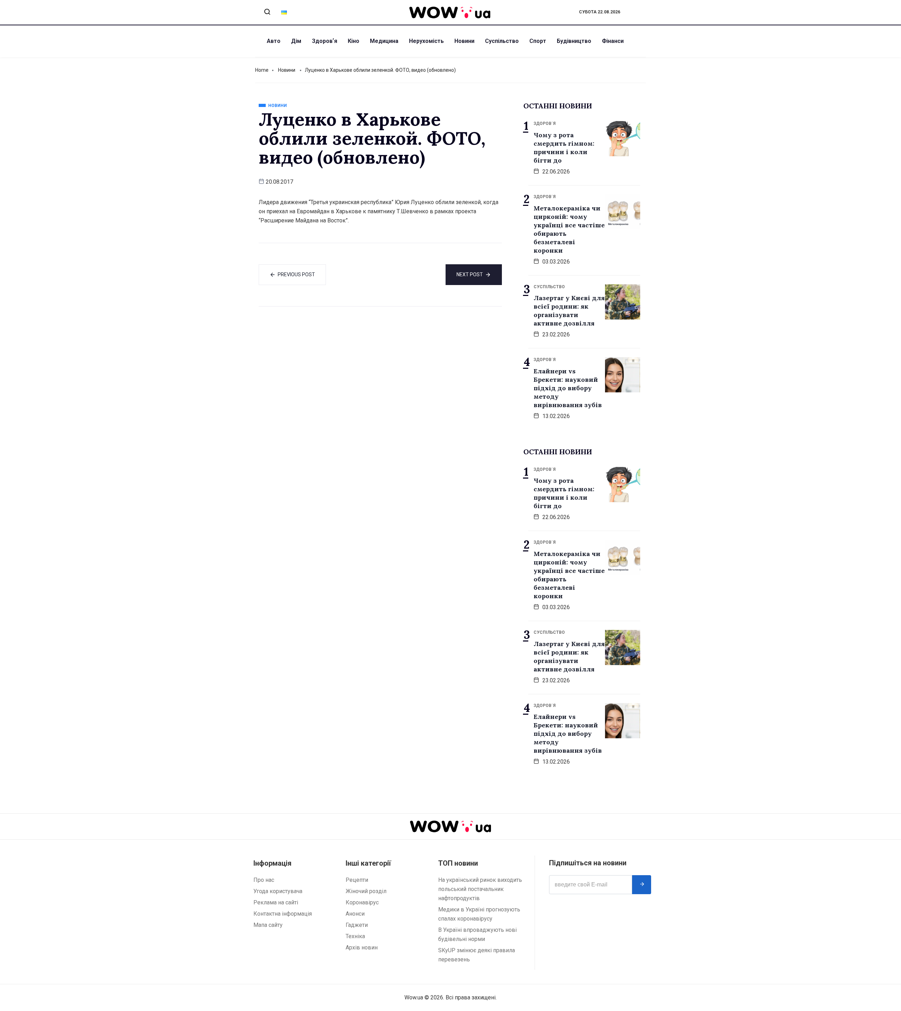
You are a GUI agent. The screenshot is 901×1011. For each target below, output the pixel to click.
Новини (464, 41)
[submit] (641, 884)
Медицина (384, 41)
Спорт (537, 41)
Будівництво (574, 41)
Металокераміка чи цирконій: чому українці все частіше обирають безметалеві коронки (569, 229)
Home (262, 70)
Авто (274, 41)
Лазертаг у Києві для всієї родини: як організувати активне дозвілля (569, 310)
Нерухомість (426, 41)
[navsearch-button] (267, 12)
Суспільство (502, 41)
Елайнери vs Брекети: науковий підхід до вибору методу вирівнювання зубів (568, 388)
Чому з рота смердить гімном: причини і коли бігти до (564, 147)
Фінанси (613, 41)
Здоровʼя (324, 41)
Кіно (353, 41)
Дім (296, 41)
